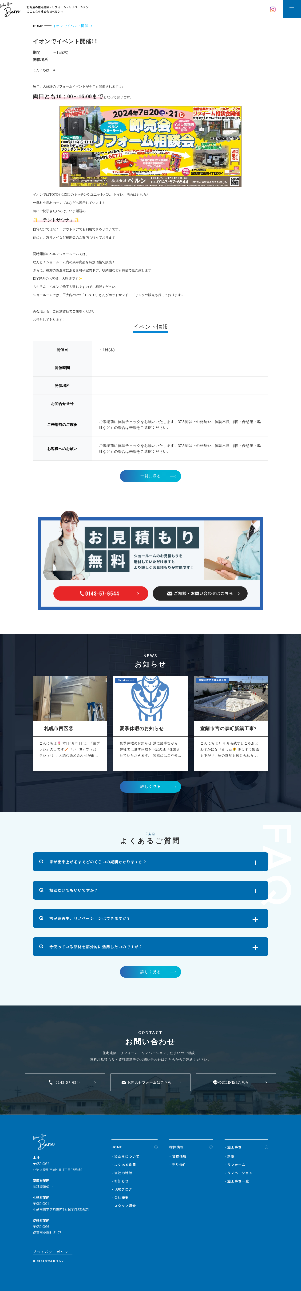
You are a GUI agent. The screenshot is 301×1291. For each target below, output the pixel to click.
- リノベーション (239, 1172)
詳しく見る (150, 786)
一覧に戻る (150, 476)
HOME (116, 1147)
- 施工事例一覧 (237, 1181)
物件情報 (176, 1147)
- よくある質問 (123, 1164)
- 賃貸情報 (177, 1156)
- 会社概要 (120, 1197)
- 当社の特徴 (121, 1172)
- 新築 (230, 1156)
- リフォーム (235, 1164)
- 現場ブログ (121, 1189)
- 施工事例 (233, 1147)
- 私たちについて (125, 1156)
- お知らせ (120, 1181)
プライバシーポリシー (52, 1251)
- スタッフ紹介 (123, 1205)
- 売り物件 (177, 1164)
